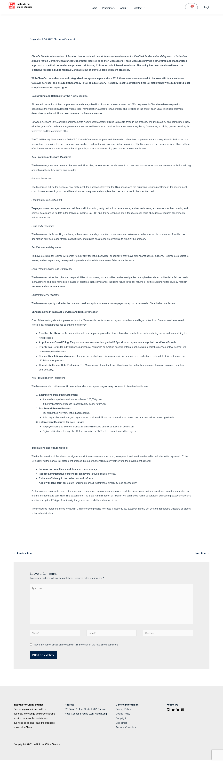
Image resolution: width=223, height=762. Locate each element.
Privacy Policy (123, 709)
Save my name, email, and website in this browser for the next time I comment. (76, 644)
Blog (32, 39)
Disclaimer (121, 722)
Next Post (202, 553)
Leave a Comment (65, 39)
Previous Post (23, 553)
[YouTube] (173, 709)
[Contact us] (182, 709)
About (123, 8)
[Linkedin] (168, 709)
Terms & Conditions (126, 727)
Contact (138, 8)
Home (94, 8)
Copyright (121, 718)
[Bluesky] (177, 709)
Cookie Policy (123, 713)
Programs (107, 8)
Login (207, 7)
